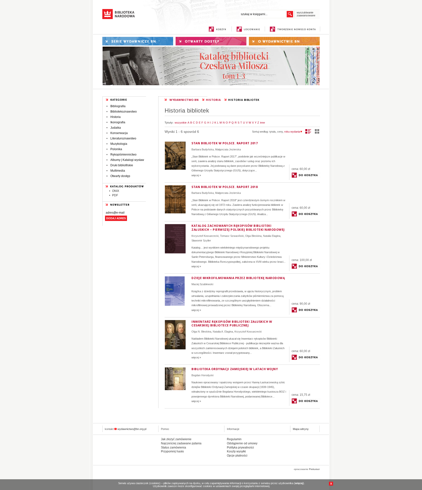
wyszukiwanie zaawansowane (306, 14)
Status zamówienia (173, 447)
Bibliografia (118, 106)
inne (262, 122)
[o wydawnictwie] (284, 41)
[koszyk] (217, 29)
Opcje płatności (237, 455)
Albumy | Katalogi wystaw (127, 160)
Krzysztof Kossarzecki (205, 235)
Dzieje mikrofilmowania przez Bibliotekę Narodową (238, 278)
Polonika (116, 149)
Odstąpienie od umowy (242, 443)
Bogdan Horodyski (202, 375)
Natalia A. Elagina (223, 331)
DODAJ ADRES (116, 218)
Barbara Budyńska (202, 149)
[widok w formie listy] (308, 131)
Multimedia (117, 170)
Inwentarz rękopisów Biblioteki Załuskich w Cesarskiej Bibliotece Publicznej (231, 324)
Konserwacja (119, 133)
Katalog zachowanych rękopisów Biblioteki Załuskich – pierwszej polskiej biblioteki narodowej (238, 228)
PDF (115, 195)
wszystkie (181, 122)
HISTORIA (213, 100)
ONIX (115, 191)
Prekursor (314, 469)
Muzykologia (118, 144)
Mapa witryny (301, 428)
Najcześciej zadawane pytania (181, 443)
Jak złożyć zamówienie (176, 439)
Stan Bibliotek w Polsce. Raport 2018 (224, 187)
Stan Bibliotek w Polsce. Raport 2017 (224, 143)
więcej (299, 483)
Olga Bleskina (253, 235)
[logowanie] (249, 29)
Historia (115, 117)
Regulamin (234, 439)
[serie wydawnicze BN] (137, 41)
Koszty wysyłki (236, 451)
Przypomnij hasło (172, 451)
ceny (280, 131)
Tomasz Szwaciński (232, 235)
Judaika (115, 127)
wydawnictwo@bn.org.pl (131, 428)
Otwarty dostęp (120, 176)
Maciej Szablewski (202, 284)
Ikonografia (117, 122)
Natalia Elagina (271, 235)
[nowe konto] (293, 29)
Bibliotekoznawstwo (123, 111)
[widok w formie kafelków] (317, 131)
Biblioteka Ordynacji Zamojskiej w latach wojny (234, 369)
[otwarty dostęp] (211, 41)
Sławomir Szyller (201, 240)
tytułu (272, 131)
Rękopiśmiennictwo (123, 154)
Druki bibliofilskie (121, 165)
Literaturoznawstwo (123, 138)
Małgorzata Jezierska (228, 149)
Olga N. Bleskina (201, 331)
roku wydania (292, 131)
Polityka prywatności (240, 447)
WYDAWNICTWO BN (184, 100)
